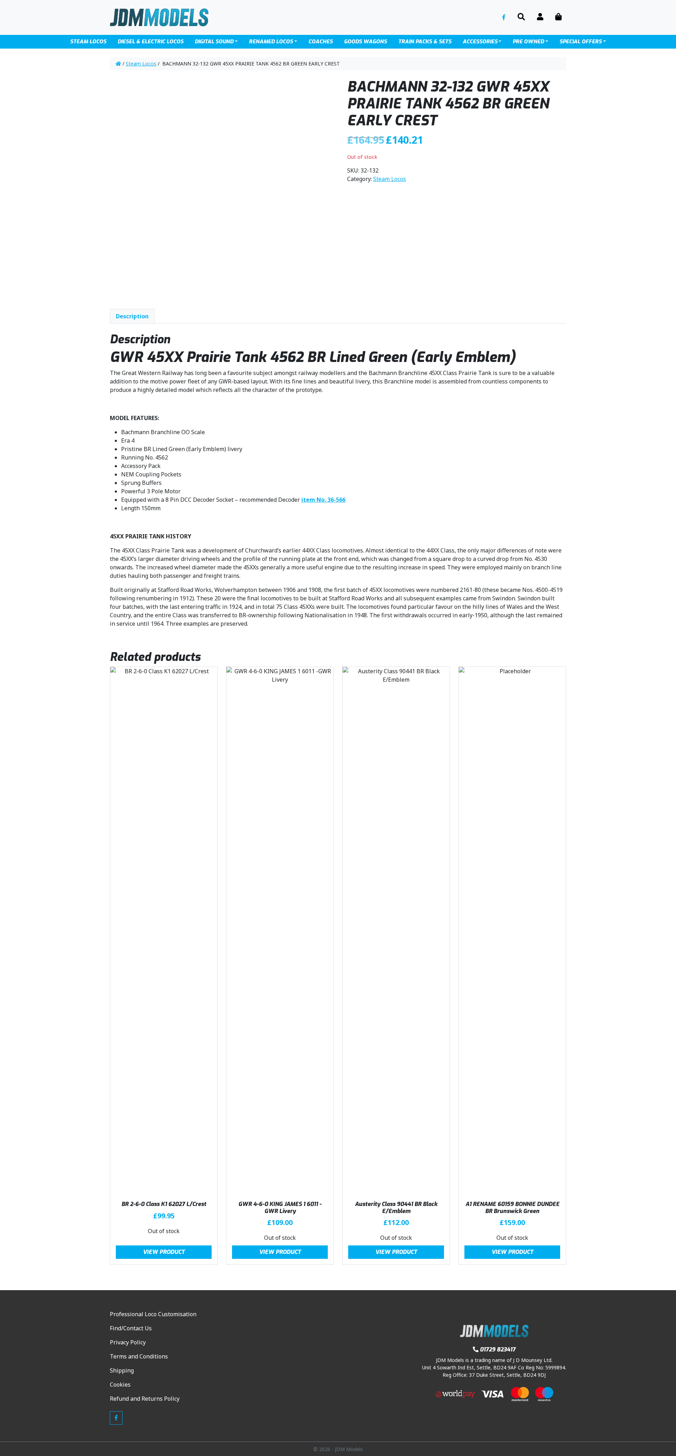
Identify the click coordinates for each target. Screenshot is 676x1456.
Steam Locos (88, 41)
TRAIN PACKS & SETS (424, 41)
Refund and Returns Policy (145, 1398)
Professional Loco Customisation (153, 1314)
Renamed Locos (271, 41)
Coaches (320, 41)
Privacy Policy (128, 1342)
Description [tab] (132, 316)
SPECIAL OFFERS (580, 41)
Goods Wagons (365, 41)
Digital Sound (214, 41)
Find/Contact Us (131, 1328)
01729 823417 (497, 1349)
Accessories (480, 41)
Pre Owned (528, 41)
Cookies (120, 1384)
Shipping (122, 1370)
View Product (164, 1252)
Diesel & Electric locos (150, 41)
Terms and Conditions (139, 1356)
